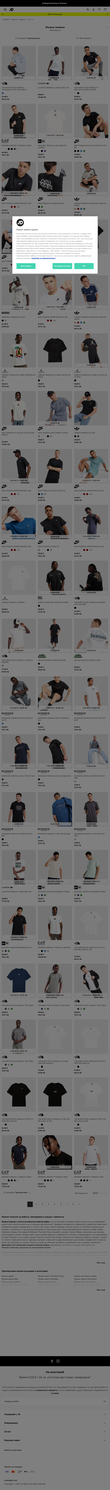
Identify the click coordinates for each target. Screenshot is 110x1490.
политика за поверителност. (43, 258)
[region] (55, 245)
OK (84, 266)
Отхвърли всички (62, 266)
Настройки (26, 266)
